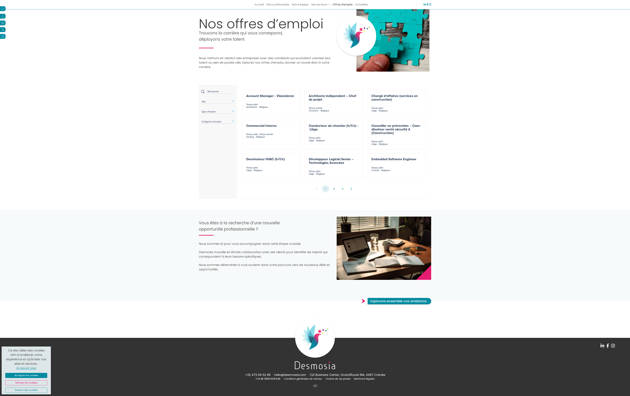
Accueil (259, 4)
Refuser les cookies (26, 382)
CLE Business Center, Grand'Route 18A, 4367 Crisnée (347, 375)
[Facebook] (427, 4)
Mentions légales (364, 378)
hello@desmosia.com (290, 375)
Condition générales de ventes (303, 378)
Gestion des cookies (26, 390)
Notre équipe (300, 4)
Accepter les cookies (26, 375)
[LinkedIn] (425, 4)
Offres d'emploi (342, 4)
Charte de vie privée (338, 378)
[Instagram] (430, 4)
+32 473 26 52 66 (258, 375)
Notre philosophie (277, 4)
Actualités (361, 4)
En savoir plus (26, 368)
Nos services (319, 4)
